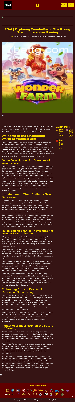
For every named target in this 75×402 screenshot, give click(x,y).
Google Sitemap (55, 400)
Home (11, 36)
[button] (37, 5)
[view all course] (71, 398)
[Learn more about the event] (37, 20)
